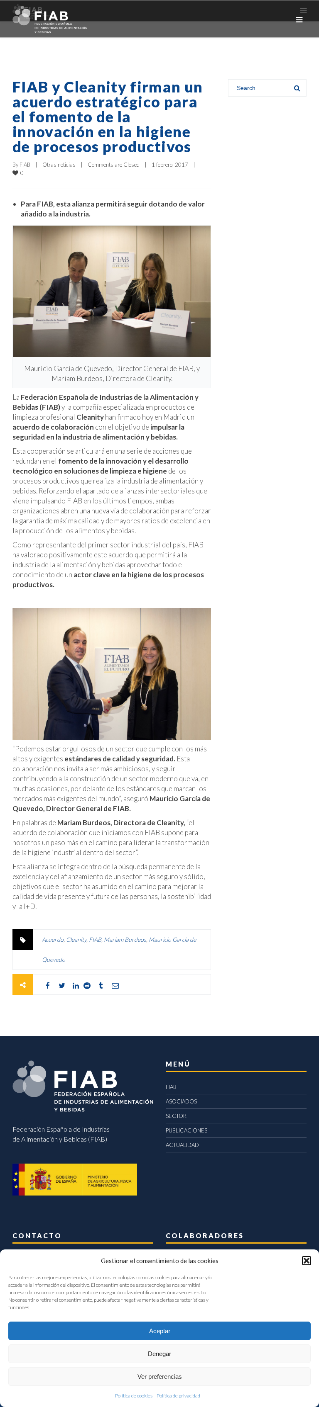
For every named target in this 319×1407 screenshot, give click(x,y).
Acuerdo (53, 939)
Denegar (159, 1353)
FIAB (25, 164)
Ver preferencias (159, 1376)
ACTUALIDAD (182, 1145)
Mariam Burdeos (125, 939)
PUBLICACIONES (186, 1130)
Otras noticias (59, 164)
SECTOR (176, 1116)
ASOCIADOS (181, 1101)
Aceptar (159, 1330)
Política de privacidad (178, 1395)
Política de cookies (133, 1395)
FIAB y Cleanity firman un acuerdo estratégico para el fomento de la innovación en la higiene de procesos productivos (107, 117)
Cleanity (76, 939)
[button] (306, 1260)
